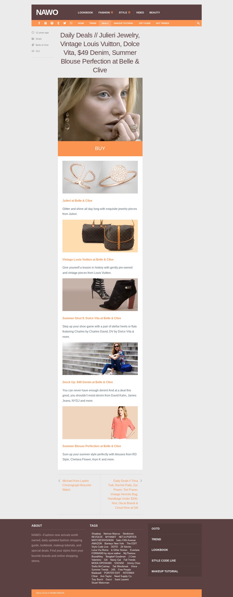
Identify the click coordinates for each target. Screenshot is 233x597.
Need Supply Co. (123, 576)
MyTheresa (129, 553)
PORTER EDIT (112, 573)
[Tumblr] (58, 23)
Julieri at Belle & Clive (77, 200)
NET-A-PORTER (127, 537)
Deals (105, 23)
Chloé (95, 576)
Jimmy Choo (133, 563)
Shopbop (96, 534)
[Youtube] (71, 23)
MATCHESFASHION (102, 540)
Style (123, 12)
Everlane (134, 550)
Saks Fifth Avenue (126, 540)
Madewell (96, 573)
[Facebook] (39, 23)
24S (113, 569)
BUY (100, 148)
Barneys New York (114, 543)
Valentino (96, 560)
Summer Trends (100, 569)
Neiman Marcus (112, 534)
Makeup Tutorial (123, 23)
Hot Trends (162, 23)
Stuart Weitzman (100, 583)
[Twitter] (65, 23)
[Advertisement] (174, 95)
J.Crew (132, 556)
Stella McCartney (101, 566)
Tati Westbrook (120, 566)
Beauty (154, 12)
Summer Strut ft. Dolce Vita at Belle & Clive (91, 318)
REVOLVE (97, 537)
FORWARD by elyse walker (106, 553)
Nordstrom (128, 534)
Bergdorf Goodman (116, 556)
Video (140, 12)
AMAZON (97, 543)
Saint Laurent (122, 579)
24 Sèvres (126, 547)
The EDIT (132, 543)
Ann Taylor (106, 576)
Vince (134, 566)
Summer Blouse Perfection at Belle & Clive (91, 446)
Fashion (104, 12)
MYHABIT (110, 537)
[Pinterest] (52, 23)
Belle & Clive (42, 45)
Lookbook (85, 12)
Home (81, 23)
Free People (124, 569)
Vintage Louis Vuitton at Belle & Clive (88, 259)
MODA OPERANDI (102, 563)
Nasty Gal (115, 560)
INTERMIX (128, 573)
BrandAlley (97, 556)
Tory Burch (97, 579)
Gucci (109, 579)
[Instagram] (45, 23)
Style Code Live (100, 547)
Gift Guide (145, 23)
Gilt (106, 560)
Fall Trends (129, 560)
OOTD (114, 547)
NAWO (47, 12)
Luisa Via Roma (100, 550)
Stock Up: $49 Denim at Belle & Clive (87, 382)
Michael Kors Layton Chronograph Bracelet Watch (76, 485)
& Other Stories (119, 550)
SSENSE (119, 563)
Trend (92, 23)
